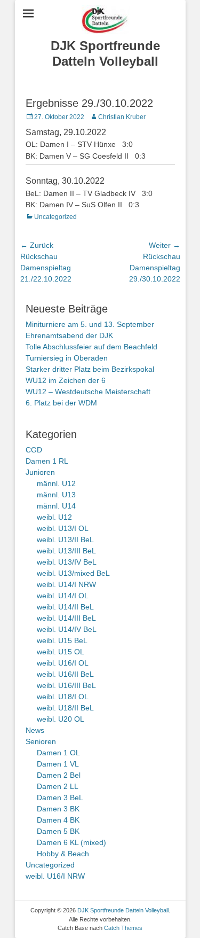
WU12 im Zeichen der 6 (66, 380)
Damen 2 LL (57, 786)
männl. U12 (56, 483)
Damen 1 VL (58, 764)
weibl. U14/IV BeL (67, 629)
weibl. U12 (54, 517)
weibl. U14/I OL (63, 595)
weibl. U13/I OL (63, 528)
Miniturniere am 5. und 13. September (90, 324)
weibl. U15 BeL (62, 640)
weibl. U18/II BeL (65, 708)
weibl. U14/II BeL (65, 607)
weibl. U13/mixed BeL (73, 573)
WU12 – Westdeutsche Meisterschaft (88, 391)
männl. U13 (56, 494)
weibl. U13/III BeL (66, 550)
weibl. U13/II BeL (65, 539)
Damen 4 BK (58, 820)
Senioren (41, 741)
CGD (34, 449)
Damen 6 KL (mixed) (71, 842)
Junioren (40, 472)
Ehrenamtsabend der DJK (69, 335)
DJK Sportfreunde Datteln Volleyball (105, 53)
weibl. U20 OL (60, 719)
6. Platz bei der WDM (61, 402)
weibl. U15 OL (60, 651)
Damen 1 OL (58, 752)
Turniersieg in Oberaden (67, 358)
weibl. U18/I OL (63, 696)
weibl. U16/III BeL (66, 685)
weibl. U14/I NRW (66, 584)
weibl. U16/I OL (63, 663)
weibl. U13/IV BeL (67, 562)
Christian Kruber (122, 117)
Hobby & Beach (63, 853)
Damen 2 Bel (59, 775)
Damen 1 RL (47, 461)
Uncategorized (55, 217)
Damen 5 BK (58, 831)
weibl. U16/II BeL (65, 674)
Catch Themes (123, 928)
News (35, 730)
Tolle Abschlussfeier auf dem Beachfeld (91, 346)
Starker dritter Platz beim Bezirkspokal (90, 369)
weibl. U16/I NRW (55, 876)
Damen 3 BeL (60, 797)
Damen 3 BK (58, 808)
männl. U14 (56, 506)
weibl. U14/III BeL (66, 618)
